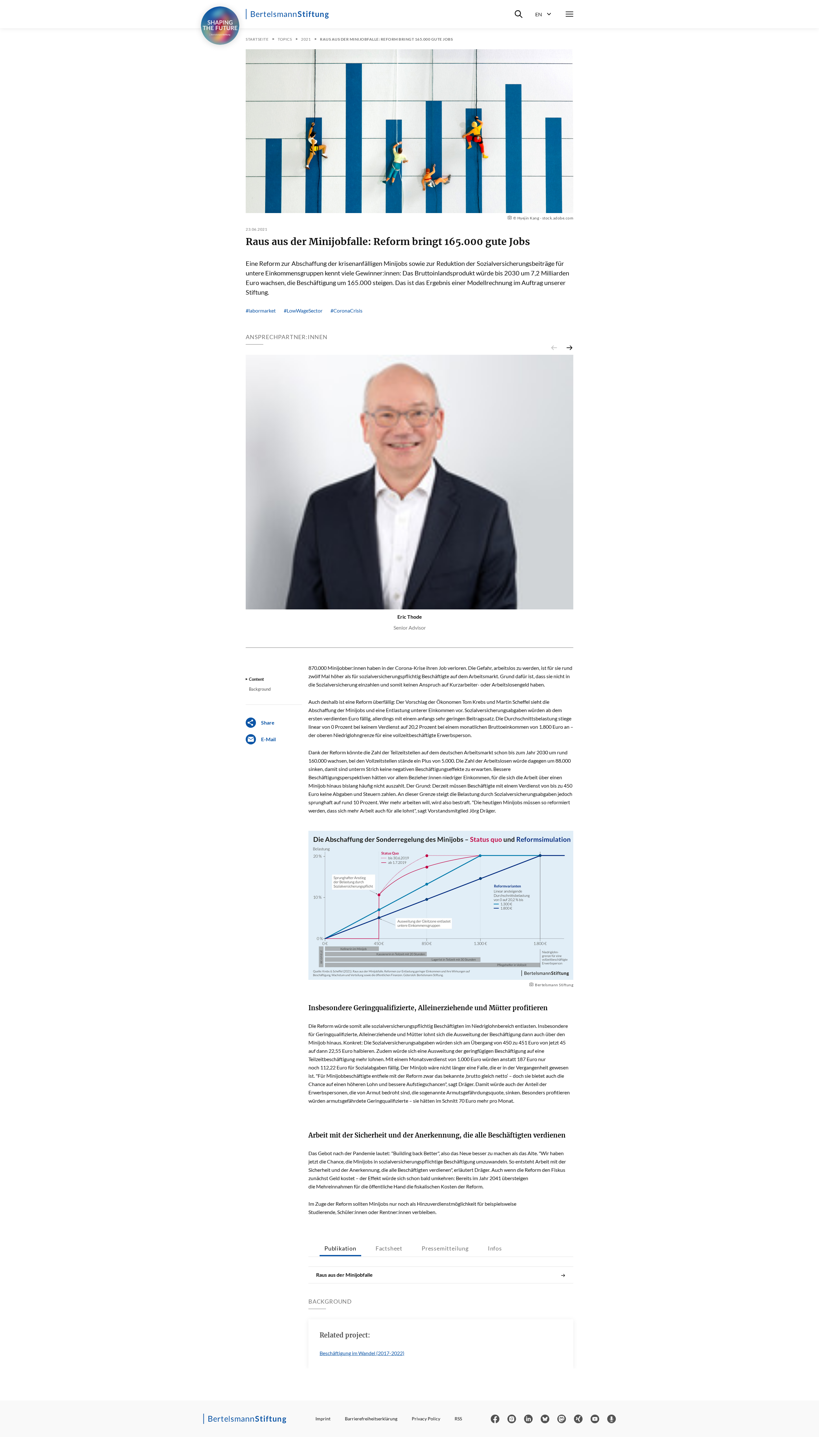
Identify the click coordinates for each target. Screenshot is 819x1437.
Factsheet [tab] (389, 1248)
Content (256, 679)
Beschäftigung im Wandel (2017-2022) (362, 1353)
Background (260, 689)
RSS (458, 1418)
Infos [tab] (495, 1248)
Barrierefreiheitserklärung (371, 1418)
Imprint (322, 1418)
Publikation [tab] (340, 1248)
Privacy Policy (426, 1418)
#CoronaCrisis (346, 310)
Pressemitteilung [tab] (445, 1248)
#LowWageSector (303, 310)
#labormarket (261, 310)
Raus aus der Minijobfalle (344, 1275)
